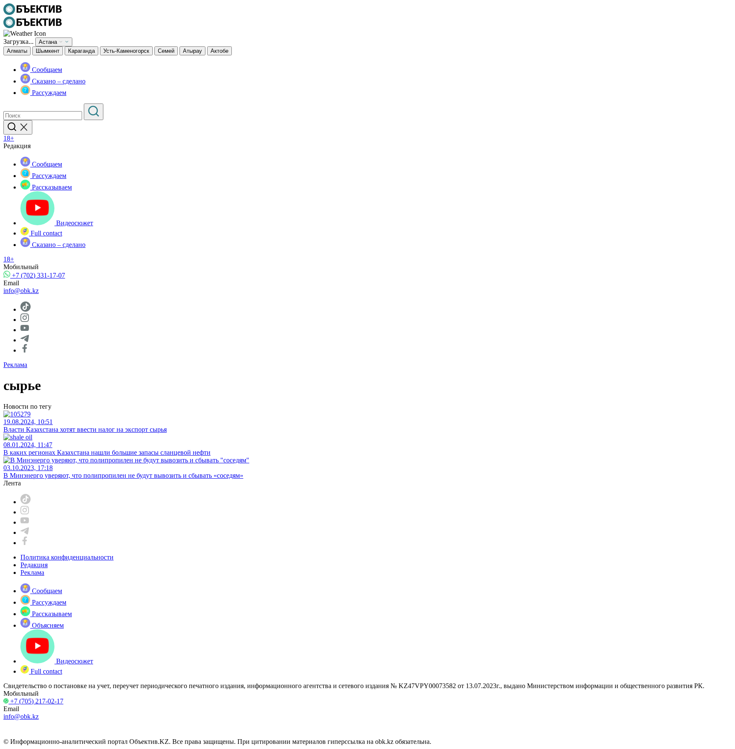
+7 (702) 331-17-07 (37, 275)
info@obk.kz (21, 290)
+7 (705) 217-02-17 (36, 701)
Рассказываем (51, 187)
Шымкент (48, 51)
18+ (8, 138)
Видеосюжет (73, 223)
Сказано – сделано (57, 81)
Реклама (15, 364)
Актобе (219, 51)
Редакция (34, 564)
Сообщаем (46, 69)
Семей (166, 51)
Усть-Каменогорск (126, 51)
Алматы (17, 51)
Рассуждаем (48, 92)
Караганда (81, 51)
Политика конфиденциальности (67, 557)
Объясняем (47, 625)
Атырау (192, 51)
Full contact (45, 233)
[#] (32, 12)
